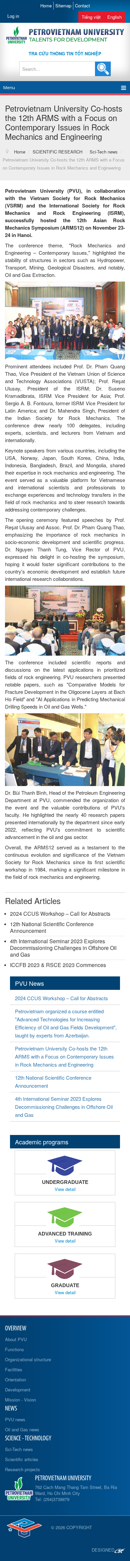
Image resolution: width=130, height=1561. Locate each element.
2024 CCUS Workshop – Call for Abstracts (60, 913)
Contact (82, 5)
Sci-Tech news (19, 1449)
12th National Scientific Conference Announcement (52, 927)
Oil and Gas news (22, 1429)
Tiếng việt (91, 17)
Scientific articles (21, 1459)
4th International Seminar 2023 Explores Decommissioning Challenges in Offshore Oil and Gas (63, 947)
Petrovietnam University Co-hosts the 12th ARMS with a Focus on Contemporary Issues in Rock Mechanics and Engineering (64, 1056)
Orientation (15, 1379)
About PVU (16, 1339)
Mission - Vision (20, 1399)
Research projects (22, 1469)
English (114, 17)
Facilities (13, 1369)
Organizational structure (28, 1359)
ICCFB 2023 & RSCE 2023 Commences (58, 965)
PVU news (15, 1419)
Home (46, 5)
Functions (14, 1349)
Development (17, 1389)
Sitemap (63, 5)
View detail (65, 1189)
